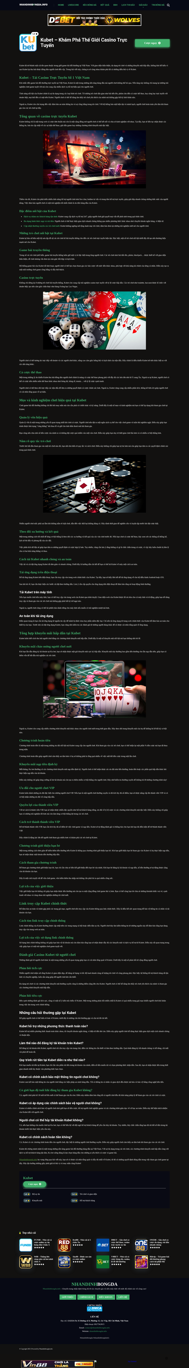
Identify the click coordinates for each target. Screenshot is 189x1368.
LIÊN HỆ (123, 1297)
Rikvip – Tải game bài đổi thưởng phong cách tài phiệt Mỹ (159, 1259)
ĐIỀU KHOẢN (105, 1297)
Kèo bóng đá (89, 5)
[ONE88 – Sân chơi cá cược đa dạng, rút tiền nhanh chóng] (141, 1251)
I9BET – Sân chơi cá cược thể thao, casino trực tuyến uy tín (120, 1242)
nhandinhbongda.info (98, 1331)
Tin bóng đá (158, 5)
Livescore (73, 5)
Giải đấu (143, 5)
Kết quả (105, 5)
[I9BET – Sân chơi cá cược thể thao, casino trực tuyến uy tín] (102, 1251)
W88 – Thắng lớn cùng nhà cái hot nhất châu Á (43, 1259)
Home (61, 5)
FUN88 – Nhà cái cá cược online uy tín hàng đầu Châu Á (43, 1242)
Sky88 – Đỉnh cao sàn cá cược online (82, 1258)
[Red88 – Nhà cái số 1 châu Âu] (64, 1251)
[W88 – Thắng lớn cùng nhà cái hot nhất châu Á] (25, 1268)
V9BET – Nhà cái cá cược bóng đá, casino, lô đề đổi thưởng (120, 1259)
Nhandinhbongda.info (28, 1160)
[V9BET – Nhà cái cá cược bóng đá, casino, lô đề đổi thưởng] (102, 1268)
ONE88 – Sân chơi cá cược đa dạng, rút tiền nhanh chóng (159, 1242)
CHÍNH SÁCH (86, 1297)
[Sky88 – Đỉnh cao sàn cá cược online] (64, 1268)
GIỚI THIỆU (68, 1297)
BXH (115, 5)
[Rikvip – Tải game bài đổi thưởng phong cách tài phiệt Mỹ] (141, 1268)
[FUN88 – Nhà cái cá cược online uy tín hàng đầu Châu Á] (25, 1251)
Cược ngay (151, 43)
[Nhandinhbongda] (33, 4)
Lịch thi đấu (128, 5)
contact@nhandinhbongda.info (97, 1328)
